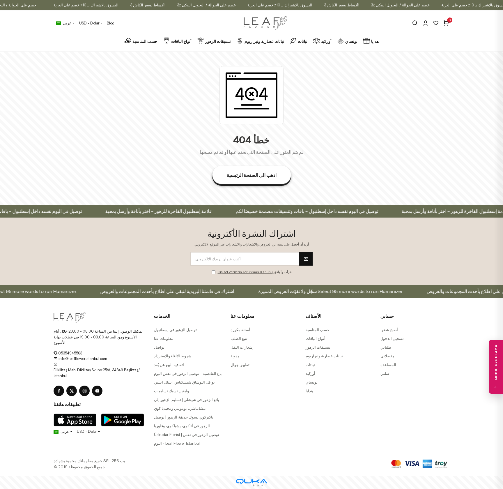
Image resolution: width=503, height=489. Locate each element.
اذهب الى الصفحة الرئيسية (252, 175)
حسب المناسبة (144, 41)
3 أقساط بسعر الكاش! (147, 5)
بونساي (351, 41)
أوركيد (326, 41)
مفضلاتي (387, 356)
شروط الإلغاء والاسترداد (172, 356)
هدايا (375, 41)
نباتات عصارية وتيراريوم (264, 41)
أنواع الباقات (181, 41)
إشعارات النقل (242, 347)
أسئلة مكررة (240, 329)
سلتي (384, 373)
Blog (110, 23)
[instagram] (85, 391)
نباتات (302, 41)
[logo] (70, 317)
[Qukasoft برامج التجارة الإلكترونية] (251, 482)
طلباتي (385, 347)
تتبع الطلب (239, 338)
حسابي (387, 316)
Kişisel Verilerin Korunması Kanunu (245, 272)
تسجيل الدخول (392, 338)
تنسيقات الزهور (218, 41)
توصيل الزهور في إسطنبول (175, 329)
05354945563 (69, 353)
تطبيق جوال (240, 364)
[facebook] (60, 391)
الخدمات (162, 316)
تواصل (159, 347)
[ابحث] (415, 23)
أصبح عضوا (389, 329)
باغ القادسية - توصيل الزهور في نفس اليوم (188, 373)
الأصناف (313, 316)
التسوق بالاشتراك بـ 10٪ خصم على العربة (86, 5)
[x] (72, 391)
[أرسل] (306, 259)
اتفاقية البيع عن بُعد (169, 364)
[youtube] (98, 391)
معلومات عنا (163, 338)
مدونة (235, 356)
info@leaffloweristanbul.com (82, 358)
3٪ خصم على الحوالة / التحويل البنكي (206, 5)
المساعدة (388, 364)
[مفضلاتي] (436, 23)
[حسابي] (425, 23)
